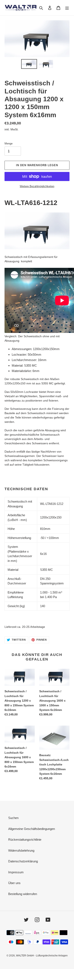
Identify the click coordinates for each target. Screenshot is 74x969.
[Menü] (67, 7)
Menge (9, 143)
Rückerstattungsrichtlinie (24, 839)
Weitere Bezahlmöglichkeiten (37, 186)
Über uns (14, 883)
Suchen (13, 818)
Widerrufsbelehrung (21, 850)
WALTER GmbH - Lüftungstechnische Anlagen (42, 955)
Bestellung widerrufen (22, 894)
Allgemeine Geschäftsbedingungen (31, 829)
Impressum (16, 872)
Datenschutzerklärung (23, 861)
